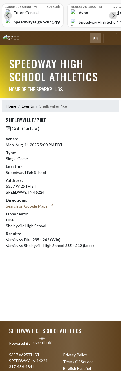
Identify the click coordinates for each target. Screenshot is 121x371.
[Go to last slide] (8, 15)
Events (28, 106)
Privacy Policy (75, 354)
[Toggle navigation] (110, 38)
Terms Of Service (78, 361)
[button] (95, 38)
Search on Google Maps (27, 206)
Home (11, 106)
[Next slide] (113, 15)
